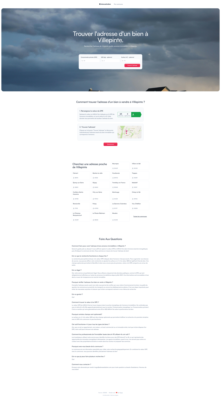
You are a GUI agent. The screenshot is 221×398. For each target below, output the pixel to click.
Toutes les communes (140, 216)
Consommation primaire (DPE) (89, 57)
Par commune (118, 4)
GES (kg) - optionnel (106, 57)
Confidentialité (106, 395)
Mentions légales (114, 395)
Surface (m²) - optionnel (127, 57)
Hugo (121, 392)
